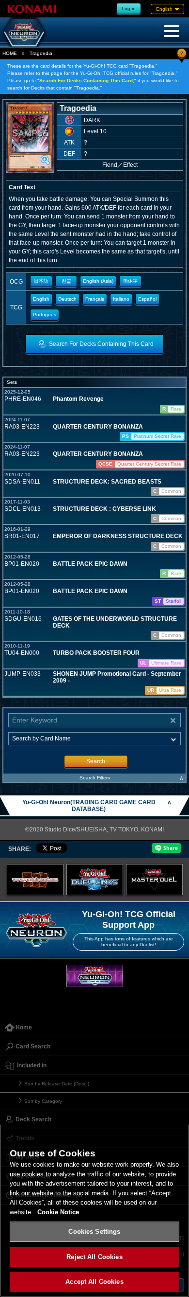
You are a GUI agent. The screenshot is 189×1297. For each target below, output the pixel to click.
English (41, 299)
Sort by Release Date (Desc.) (56, 1083)
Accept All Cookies (94, 1281)
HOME (9, 53)
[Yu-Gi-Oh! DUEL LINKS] (94, 880)
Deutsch (67, 299)
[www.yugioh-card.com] (35, 880)
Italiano (121, 299)
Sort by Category (43, 1101)
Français (94, 299)
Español (147, 299)
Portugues (44, 314)
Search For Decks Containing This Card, (86, 80)
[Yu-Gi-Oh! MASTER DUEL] (154, 880)
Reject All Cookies (94, 1257)
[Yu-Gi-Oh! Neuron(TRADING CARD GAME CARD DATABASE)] (24, 32)
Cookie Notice (58, 1212)
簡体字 (130, 281)
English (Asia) (98, 281)
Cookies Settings (94, 1231)
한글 (66, 281)
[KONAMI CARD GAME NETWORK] (94, 976)
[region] (94, 1210)
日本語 (41, 281)
